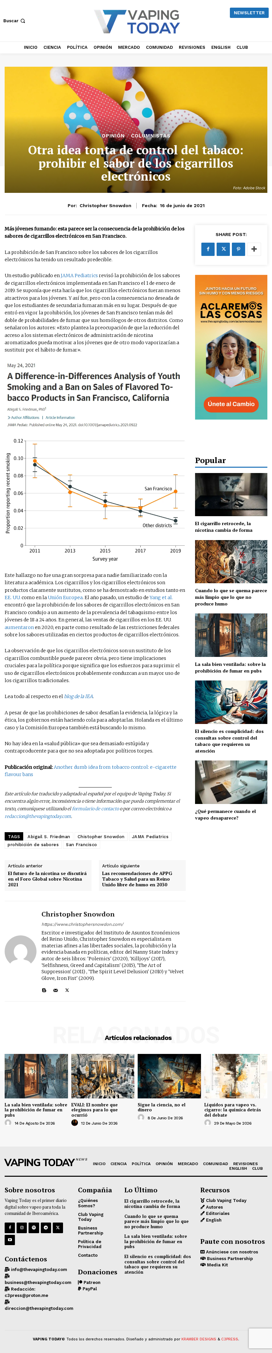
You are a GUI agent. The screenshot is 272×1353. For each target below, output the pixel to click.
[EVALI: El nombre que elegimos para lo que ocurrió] (103, 1076)
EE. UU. (13, 597)
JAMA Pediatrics (79, 276)
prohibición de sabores (33, 844)
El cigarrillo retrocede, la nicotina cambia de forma (223, 526)
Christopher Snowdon (105, 205)
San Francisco (81, 844)
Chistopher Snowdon (101, 836)
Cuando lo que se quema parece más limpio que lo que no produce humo (231, 596)
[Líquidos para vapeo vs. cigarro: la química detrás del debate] (236, 1076)
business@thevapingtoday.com (38, 1282)
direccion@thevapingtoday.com (39, 1308)
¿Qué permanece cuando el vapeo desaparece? (225, 814)
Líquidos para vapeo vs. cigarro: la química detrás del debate (232, 1110)
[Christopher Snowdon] (20, 951)
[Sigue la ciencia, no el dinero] (169, 1076)
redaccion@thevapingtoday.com (38, 816)
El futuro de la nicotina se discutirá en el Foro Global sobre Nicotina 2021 (47, 879)
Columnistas (150, 135)
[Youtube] (10, 1240)
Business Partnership (229, 1258)
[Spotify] (34, 1228)
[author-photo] (9, 1123)
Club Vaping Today (225, 1200)
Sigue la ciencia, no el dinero (161, 1107)
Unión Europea (65, 597)
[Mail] (55, 988)
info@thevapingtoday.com (38, 1269)
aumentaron (20, 627)
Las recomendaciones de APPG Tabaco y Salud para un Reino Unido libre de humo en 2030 (137, 879)
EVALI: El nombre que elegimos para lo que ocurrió (94, 1110)
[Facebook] (208, 249)
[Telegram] (46, 1228)
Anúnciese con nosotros (231, 1251)
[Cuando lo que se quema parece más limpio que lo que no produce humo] (231, 562)
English (213, 1220)
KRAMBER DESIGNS (198, 1339)
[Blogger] (43, 988)
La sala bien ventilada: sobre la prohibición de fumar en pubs (230, 667)
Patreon (91, 1282)
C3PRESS (229, 1339)
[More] (254, 249)
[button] (15, 20)
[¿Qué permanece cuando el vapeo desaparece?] (231, 782)
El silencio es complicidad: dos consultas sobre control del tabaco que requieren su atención (229, 741)
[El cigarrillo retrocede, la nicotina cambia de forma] (231, 495)
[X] (67, 988)
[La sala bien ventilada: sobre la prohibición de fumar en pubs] (231, 635)
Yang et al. (161, 597)
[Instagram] (22, 1228)
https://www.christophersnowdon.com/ (82, 924)
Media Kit (217, 1264)
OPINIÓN (113, 135)
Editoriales (217, 1213)
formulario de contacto (95, 809)
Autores (214, 1207)
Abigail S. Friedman (49, 836)
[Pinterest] (238, 249)
